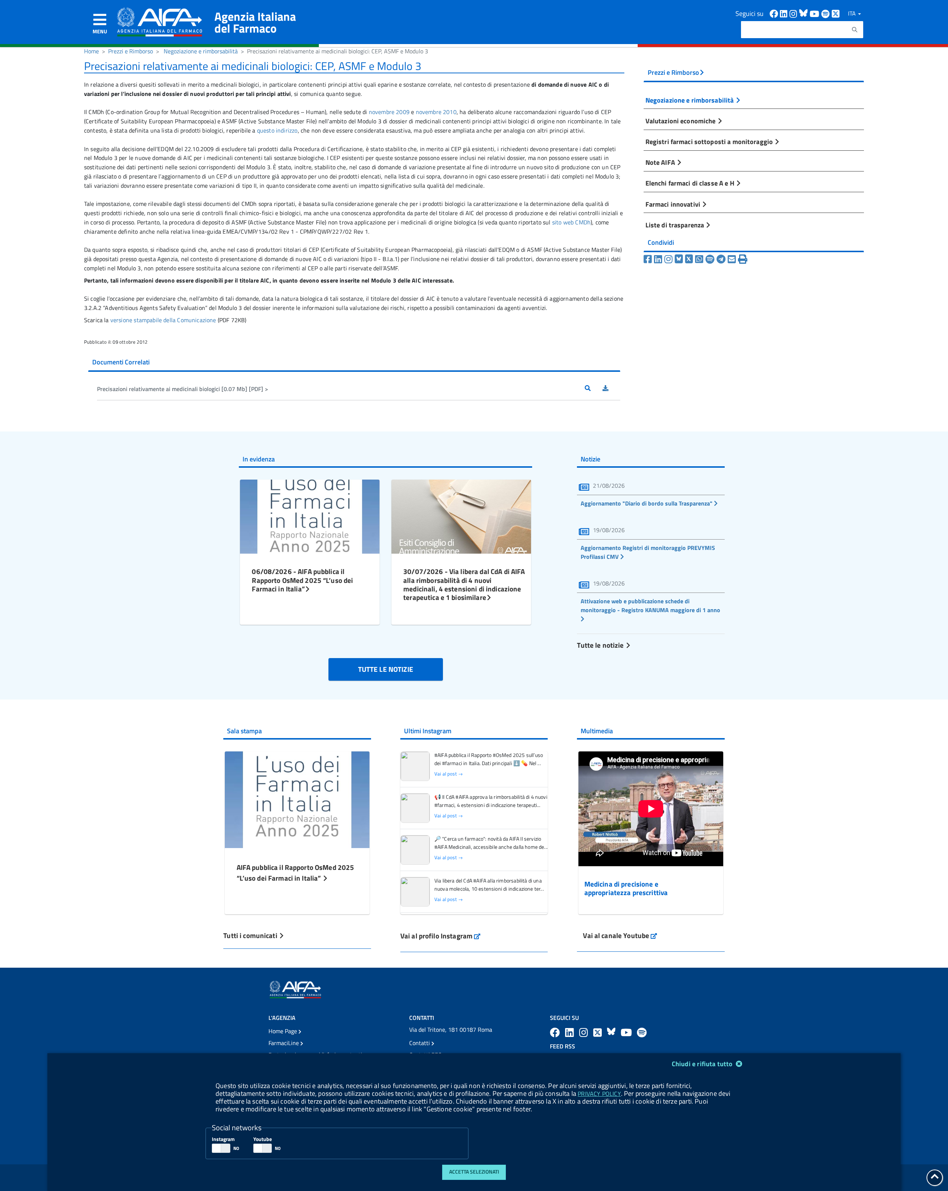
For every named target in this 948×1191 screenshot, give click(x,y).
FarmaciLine (284, 1042)
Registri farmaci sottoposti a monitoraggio (710, 141)
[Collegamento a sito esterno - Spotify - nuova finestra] (826, 13)
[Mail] (732, 259)
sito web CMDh (571, 222)
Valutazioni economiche (681, 121)
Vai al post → (448, 773)
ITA (852, 13)
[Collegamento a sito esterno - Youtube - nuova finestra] (815, 13)
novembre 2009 (389, 111)
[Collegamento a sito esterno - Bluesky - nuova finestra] (804, 13)
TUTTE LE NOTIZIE (385, 669)
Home (91, 51)
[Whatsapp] (699, 259)
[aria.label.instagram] (584, 1032)
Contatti (420, 1042)
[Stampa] (742, 259)
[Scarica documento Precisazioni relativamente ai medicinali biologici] (611, 389)
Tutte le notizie (601, 645)
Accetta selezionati (474, 1172)
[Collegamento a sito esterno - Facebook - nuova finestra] (775, 13)
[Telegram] (721, 259)
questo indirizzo (277, 130)
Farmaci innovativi (673, 204)
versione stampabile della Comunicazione (163, 320)
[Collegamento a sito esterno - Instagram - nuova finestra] (794, 13)
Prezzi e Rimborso (130, 51)
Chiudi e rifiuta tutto (703, 1064)
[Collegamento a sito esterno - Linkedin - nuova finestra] (785, 13)
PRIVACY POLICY (599, 1093)
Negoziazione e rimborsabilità (201, 51)
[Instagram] (668, 259)
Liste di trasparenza (675, 225)
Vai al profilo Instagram (440, 935)
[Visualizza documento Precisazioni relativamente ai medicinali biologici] (593, 389)
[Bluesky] (680, 259)
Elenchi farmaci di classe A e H (690, 183)
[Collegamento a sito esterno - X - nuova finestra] (836, 13)
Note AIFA (661, 162)
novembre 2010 (436, 111)
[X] (689, 259)
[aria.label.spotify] (642, 1032)
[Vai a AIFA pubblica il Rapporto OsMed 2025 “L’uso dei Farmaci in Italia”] (297, 799)
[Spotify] (709, 259)
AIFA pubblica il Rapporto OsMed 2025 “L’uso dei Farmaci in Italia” (295, 872)
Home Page (283, 1031)
